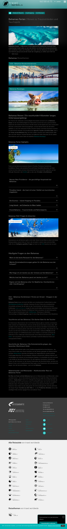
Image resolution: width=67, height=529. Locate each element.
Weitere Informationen (54, 525)
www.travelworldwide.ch (49, 415)
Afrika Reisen (17, 353)
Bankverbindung (30, 428)
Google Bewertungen (14, 432)
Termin (10, 426)
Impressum (28, 424)
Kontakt (10, 424)
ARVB (27, 419)
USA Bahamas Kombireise (16, 304)
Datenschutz (29, 422)
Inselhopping (30, 13)
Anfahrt (10, 428)
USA (43, 244)
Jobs (27, 426)
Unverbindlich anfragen (48, 523)
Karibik (25, 172)
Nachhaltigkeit (29, 430)
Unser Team (11, 430)
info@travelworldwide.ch (49, 413)
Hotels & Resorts (18, 13)
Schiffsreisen (40, 13)
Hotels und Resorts (20, 308)
